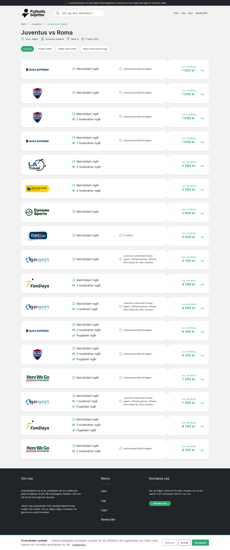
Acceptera (200, 542)
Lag (183, 13)
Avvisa (184, 542)
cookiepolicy (79, 544)
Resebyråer (202, 13)
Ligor (190, 13)
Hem (176, 13)
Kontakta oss (160, 503)
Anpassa (169, 542)
